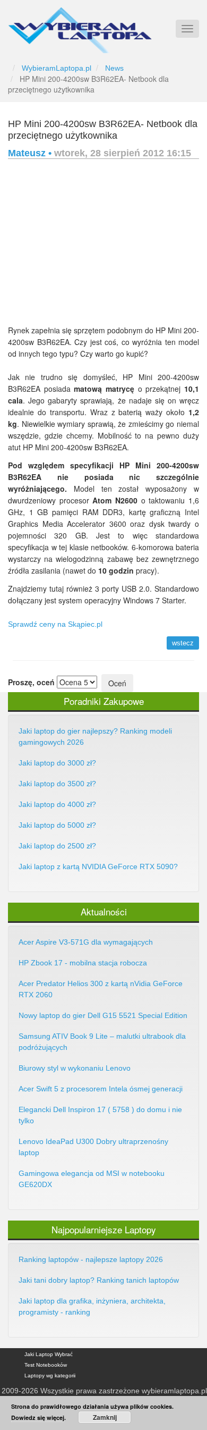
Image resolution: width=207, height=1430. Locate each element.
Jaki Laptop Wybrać (48, 1354)
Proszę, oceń (31, 682)
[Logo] (80, 25)
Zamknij (105, 1417)
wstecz (183, 643)
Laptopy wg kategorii (49, 1375)
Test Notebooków (45, 1365)
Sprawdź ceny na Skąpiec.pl (55, 624)
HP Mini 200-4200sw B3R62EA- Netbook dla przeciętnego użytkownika (102, 130)
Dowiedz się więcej (37, 1417)
